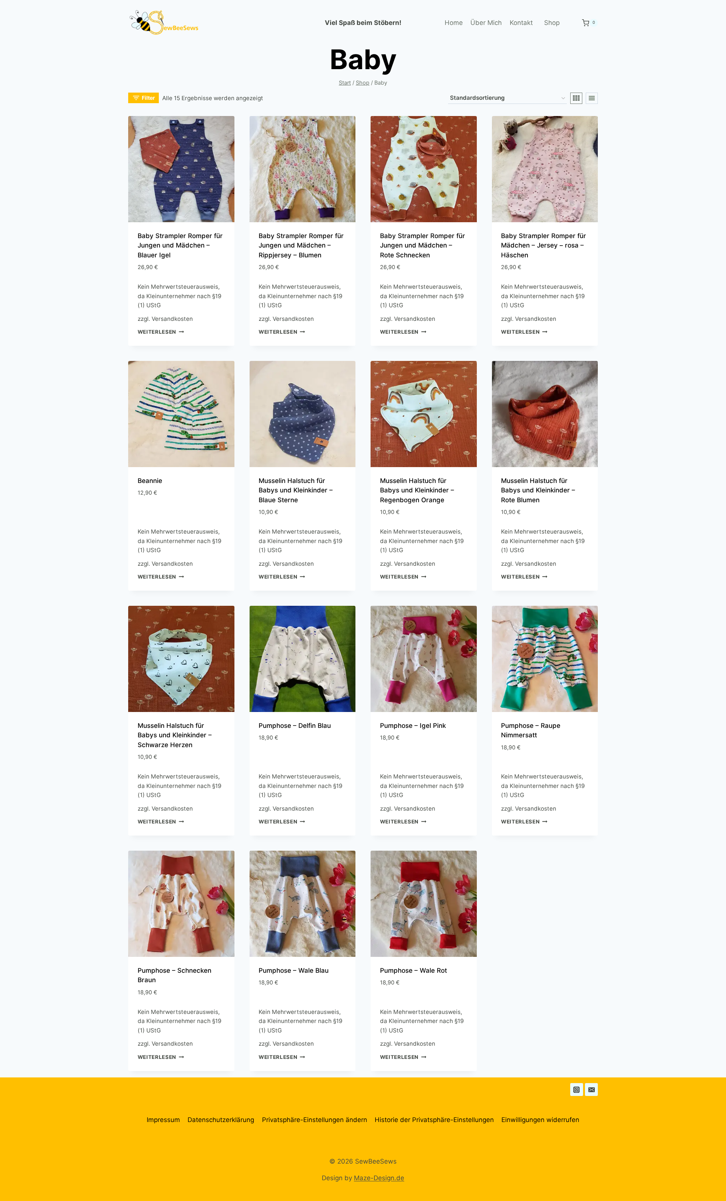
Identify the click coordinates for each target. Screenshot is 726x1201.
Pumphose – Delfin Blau (295, 725)
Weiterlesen (157, 332)
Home (454, 22)
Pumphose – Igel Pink (413, 725)
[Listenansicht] (592, 98)
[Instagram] (576, 1089)
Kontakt (521, 22)
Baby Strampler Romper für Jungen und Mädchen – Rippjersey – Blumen (301, 245)
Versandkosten (172, 318)
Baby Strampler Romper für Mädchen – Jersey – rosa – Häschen (543, 245)
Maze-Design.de (379, 1178)
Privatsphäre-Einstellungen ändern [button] (314, 1120)
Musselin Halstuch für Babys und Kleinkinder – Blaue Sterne (296, 490)
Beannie (150, 480)
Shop (552, 22)
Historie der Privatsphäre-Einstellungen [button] (434, 1120)
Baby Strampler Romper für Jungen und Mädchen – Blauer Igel (180, 245)
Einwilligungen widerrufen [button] (540, 1120)
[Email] (591, 1089)
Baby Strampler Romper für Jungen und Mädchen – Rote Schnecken (422, 245)
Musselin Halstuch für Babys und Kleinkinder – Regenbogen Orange (417, 490)
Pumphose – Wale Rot (413, 970)
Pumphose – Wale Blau (294, 970)
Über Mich (486, 22)
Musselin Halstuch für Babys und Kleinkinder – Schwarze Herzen (175, 735)
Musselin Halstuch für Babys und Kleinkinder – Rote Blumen (538, 490)
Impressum (163, 1120)
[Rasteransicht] (576, 98)
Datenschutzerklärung (221, 1120)
